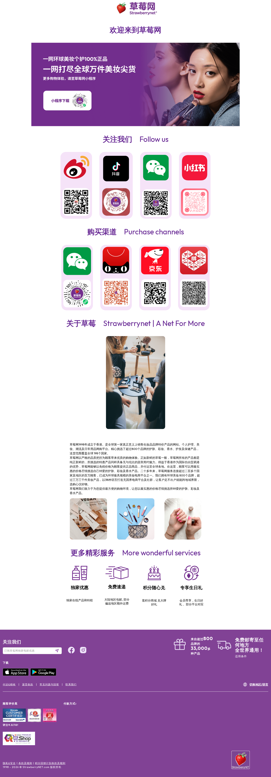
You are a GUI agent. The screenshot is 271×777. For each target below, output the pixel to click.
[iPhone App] (16, 675)
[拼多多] (194, 261)
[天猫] (116, 261)
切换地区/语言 (258, 684)
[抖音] (116, 169)
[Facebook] (260, 740)
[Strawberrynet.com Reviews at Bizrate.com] (14, 721)
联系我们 (71, 684)
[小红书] (195, 168)
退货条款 (27, 684)
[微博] (76, 168)
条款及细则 (25, 763)
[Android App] (44, 675)
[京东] (155, 261)
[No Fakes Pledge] (49, 719)
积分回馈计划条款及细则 (50, 763)
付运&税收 (9, 684)
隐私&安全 (9, 763)
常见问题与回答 (49, 684)
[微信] (77, 261)
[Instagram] (260, 754)
